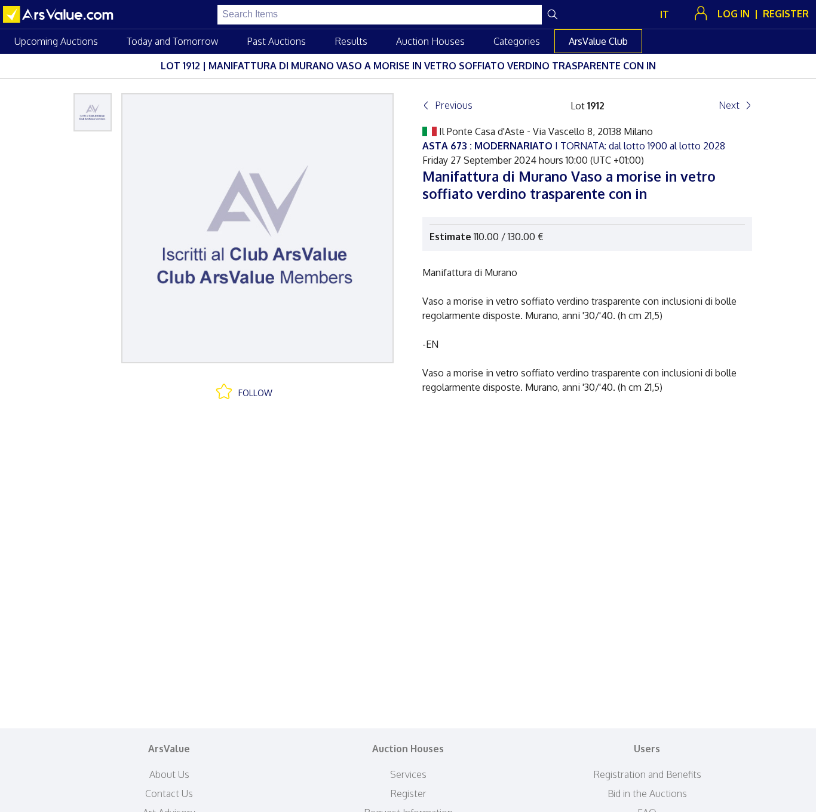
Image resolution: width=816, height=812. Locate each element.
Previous (454, 105)
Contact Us (169, 793)
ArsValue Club (598, 41)
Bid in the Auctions (647, 793)
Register (408, 793)
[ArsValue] (59, 14)
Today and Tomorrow (172, 41)
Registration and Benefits (647, 774)
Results (351, 41)
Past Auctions (276, 41)
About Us (169, 774)
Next (729, 105)
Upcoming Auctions (56, 41)
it (664, 14)
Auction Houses (430, 41)
